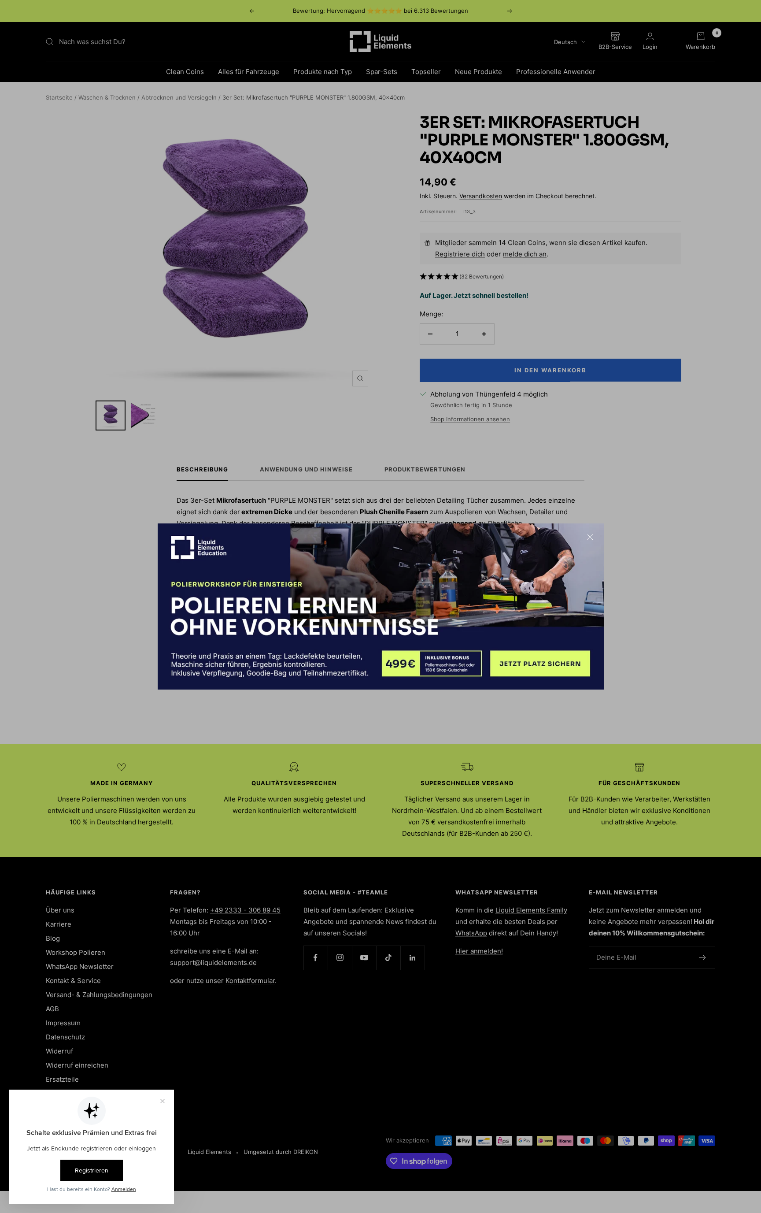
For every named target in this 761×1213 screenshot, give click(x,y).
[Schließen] (590, 537)
